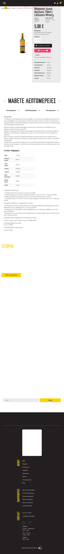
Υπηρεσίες (25, 470)
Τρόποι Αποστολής (27, 502)
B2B (23, 461)
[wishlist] (54, 3)
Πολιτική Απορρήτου (28, 493)
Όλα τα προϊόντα (11, 275)
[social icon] (23, 522)
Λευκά (13, 8)
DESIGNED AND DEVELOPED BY (29, 548)
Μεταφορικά (50, 110)
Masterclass (25, 473)
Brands (24, 476)
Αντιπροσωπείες (26, 480)
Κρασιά (9, 8)
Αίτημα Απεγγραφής (28, 496)
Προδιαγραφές (31, 110)
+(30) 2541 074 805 (28, 516)
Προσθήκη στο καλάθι (44, 45)
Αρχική (3, 8)
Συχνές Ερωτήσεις (27, 505)
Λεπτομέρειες (11, 110)
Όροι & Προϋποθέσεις (28, 490)
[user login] (57, 3)
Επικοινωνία (25, 467)
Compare (38, 55)
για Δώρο (42, 50)
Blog (23, 483)
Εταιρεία (24, 464)
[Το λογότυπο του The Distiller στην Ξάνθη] (29, 3)
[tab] (12, 110)
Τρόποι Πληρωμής (27, 499)
